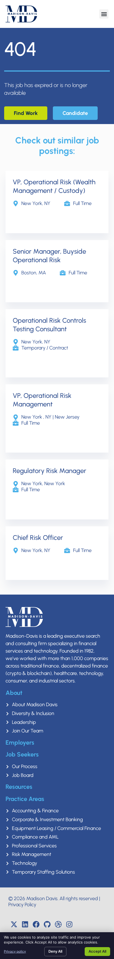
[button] (103, 14)
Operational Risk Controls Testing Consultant (49, 324)
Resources (19, 786)
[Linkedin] (24, 924)
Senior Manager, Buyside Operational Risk (49, 255)
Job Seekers (22, 754)
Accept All (97, 951)
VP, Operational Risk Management (42, 400)
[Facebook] (36, 924)
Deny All (55, 951)
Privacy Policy (22, 905)
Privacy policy (15, 951)
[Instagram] (69, 924)
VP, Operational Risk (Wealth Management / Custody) (54, 186)
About (14, 693)
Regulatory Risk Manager (49, 471)
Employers (20, 742)
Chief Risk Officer (38, 538)
